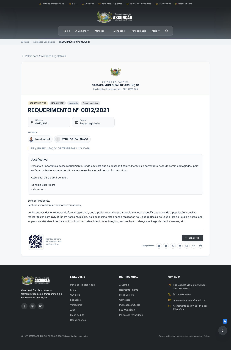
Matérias (100, 30)
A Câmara (80, 30)
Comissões (124, 299)
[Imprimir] (200, 246)
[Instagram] (32, 306)
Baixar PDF (194, 237)
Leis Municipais (127, 309)
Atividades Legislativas (44, 42)
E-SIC (73, 289)
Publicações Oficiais (129, 304)
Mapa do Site (77, 315)
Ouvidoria (75, 294)
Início (67, 30)
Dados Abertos (78, 320)
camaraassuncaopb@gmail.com (189, 300)
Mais (154, 30)
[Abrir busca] (166, 31)
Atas (72, 309)
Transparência (138, 30)
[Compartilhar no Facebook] (166, 246)
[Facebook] (24, 306)
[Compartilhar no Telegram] (180, 246)
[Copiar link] (193, 246)
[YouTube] (41, 306)
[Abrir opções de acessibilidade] (222, 330)
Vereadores (76, 304)
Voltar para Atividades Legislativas (45, 56)
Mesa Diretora (126, 294)
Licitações (119, 30)
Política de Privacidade (131, 315)
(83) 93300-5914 (182, 294)
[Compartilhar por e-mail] (187, 246)
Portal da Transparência (82, 284)
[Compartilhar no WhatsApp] (159, 246)
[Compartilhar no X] (173, 246)
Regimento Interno (128, 289)
